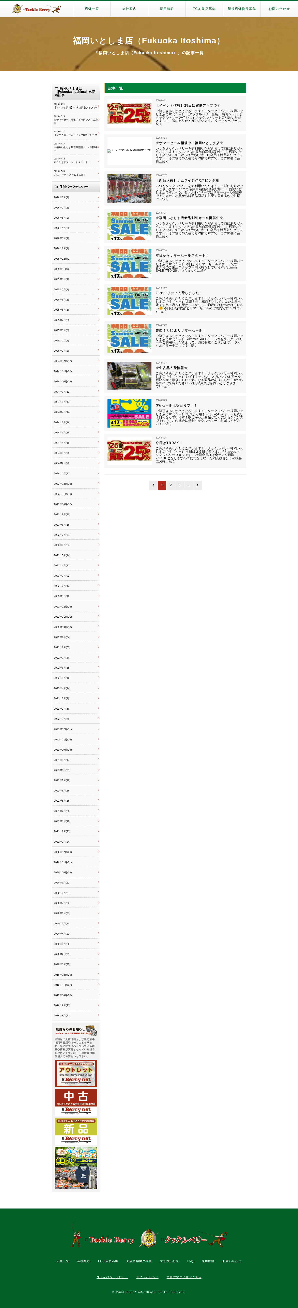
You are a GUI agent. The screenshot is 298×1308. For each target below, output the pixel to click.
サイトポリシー (147, 1277)
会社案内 (129, 9)
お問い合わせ (279, 9)
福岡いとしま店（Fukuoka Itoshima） (149, 40)
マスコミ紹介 (169, 1261)
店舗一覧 (92, 9)
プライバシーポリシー (112, 1277)
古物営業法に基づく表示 (184, 1277)
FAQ (190, 1261)
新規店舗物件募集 (242, 9)
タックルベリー (36, 9)
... (188, 485)
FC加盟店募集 (204, 9)
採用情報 (167, 9)
